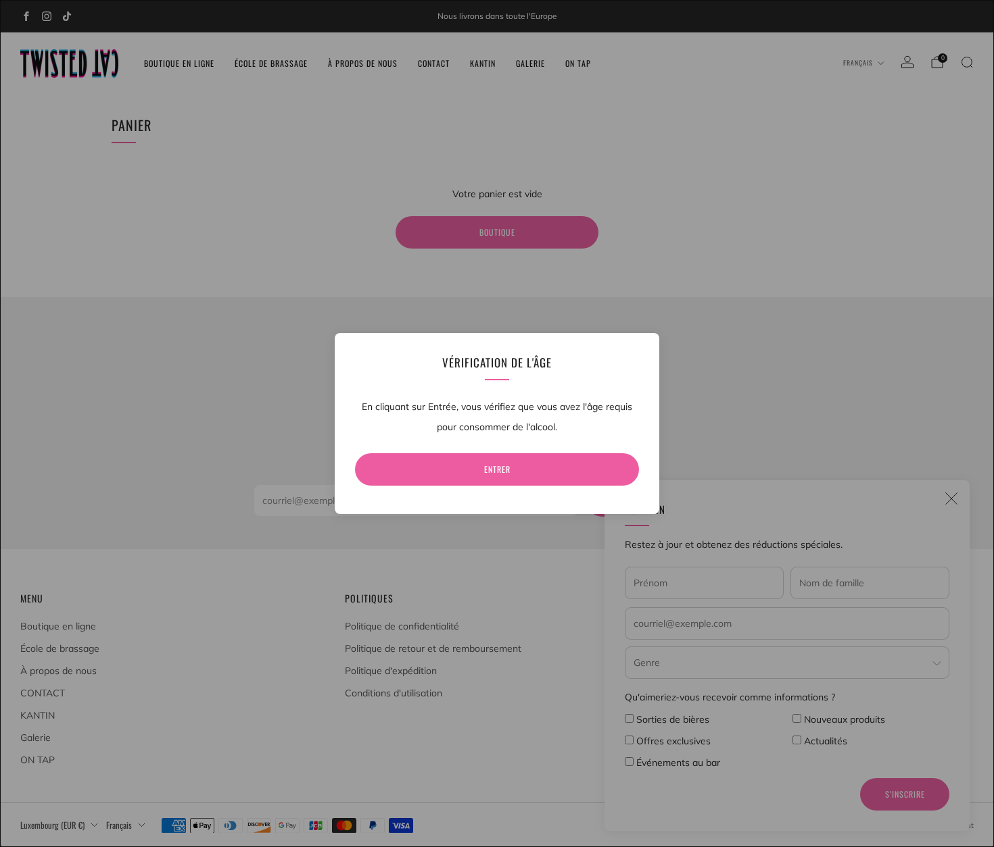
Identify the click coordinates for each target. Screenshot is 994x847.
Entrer (497, 469)
